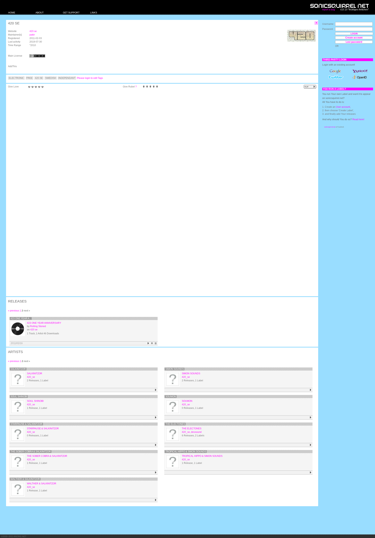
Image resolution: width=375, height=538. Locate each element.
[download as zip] (152, 343)
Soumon (170, 396)
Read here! (358, 119)
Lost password (354, 42)
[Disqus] (160, 141)
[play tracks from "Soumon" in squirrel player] (310, 417)
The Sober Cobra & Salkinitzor (31, 451)
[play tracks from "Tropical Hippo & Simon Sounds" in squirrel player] (310, 472)
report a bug (328, 9)
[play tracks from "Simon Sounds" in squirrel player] (310, 390)
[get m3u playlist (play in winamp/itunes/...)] (156, 343)
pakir (32, 34)
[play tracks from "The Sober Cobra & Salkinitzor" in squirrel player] (156, 472)
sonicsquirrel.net (329, 127)
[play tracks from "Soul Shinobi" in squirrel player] (156, 417)
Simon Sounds (174, 369)
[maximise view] (316, 23)
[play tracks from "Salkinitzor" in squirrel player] (156, 390)
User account (343, 107)
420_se (31, 377)
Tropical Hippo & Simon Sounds (185, 451)
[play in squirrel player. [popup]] (310, 87)
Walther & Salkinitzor (25, 479)
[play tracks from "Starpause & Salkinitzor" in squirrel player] (156, 445)
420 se (34, 329)
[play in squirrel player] (17, 328)
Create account (353, 37)
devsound (196, 432)
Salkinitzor (18, 369)
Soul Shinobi (19, 396)
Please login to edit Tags (90, 78)
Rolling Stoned (38, 326)
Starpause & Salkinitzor (26, 424)
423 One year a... (21, 318)
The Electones (175, 424)
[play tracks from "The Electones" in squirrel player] (310, 445)
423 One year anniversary (44, 323)
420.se (33, 31)
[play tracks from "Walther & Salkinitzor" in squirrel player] (156, 500)
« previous (13, 310)
